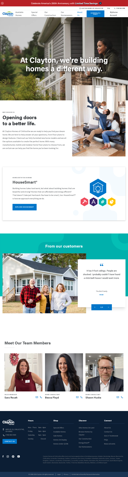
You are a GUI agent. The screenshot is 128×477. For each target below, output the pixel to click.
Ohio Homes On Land (86, 428)
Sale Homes (57, 436)
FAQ (108, 8)
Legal (59, 474)
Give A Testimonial (111, 436)
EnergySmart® (84, 443)
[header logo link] (8, 13)
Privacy (66, 474)
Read (102, 295)
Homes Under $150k (60, 444)
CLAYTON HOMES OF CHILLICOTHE (92, 8)
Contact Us (10, 441)
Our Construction (50, 14)
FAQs (106, 440)
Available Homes (19, 14)
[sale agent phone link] (40, 397)
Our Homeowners (66, 14)
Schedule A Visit (95, 13)
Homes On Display (60, 440)
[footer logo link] (8, 422)
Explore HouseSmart (24, 207)
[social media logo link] (3, 456)
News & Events (109, 444)
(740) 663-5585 (120, 8)
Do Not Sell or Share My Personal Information (86, 474)
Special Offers (34, 14)
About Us (79, 14)
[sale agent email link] (36, 397)
